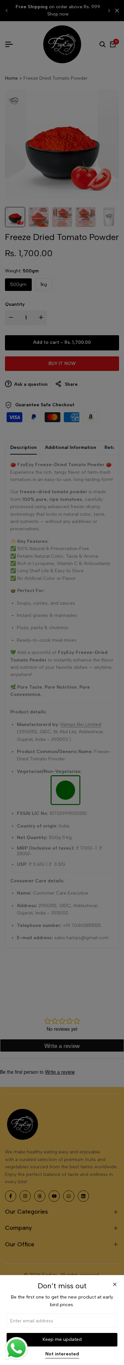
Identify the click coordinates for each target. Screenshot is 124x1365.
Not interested (62, 1354)
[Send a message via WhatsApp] (16, 1348)
